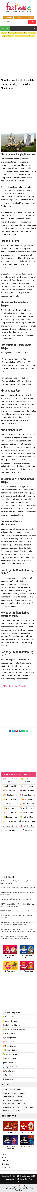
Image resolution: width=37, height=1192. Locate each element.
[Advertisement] (18, 57)
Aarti (19, 1089)
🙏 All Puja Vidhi (10, 786)
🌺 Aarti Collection (27, 790)
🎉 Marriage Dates (27, 808)
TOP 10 (25, 1106)
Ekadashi (22, 1092)
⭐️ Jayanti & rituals (10, 1021)
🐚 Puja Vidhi (10, 830)
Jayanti (20, 1096)
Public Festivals (9, 1103)
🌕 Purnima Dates (9, 821)
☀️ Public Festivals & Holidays (14, 1029)
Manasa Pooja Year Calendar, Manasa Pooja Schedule (18, 888)
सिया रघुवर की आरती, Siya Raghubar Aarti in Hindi (15, 899)
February (10, 33)
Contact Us (19, 18)
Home (4, 1154)
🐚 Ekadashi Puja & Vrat (12, 1013)
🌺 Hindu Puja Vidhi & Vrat (12, 1025)
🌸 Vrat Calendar (9, 812)
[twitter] (16, 1182)
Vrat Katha (16, 1110)
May (25, 33)
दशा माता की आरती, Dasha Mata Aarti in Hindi (14, 911)
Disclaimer (6, 1164)
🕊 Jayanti (10, 804)
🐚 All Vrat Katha (27, 786)
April (21, 33)
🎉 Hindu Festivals (10, 790)
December (32, 36)
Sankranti (7, 1106)
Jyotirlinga (7, 1099)
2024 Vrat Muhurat (10, 971)
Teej (31, 1106)
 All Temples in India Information (14, 686)
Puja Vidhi (21, 1103)
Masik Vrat (18, 1099)
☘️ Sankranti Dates (27, 817)
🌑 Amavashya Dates (27, 821)
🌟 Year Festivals (9, 808)
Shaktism (16, 1106)
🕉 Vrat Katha (27, 830)
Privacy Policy (7, 1167)
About (4, 1157)
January (4, 33)
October (18, 36)
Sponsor (30, 18)
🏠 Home (5, 28)
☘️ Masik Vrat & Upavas (11, 1017)
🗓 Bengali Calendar (10, 826)
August (4, 36)
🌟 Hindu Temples (10, 799)
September (11, 36)
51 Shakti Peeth (9, 1089)
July (34, 33)
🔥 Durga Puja (27, 799)
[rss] (21, 1182)
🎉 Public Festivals (10, 795)
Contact (5, 1161)
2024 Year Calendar (27, 971)
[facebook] (19, 1182)
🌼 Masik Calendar (27, 812)
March (16, 33)
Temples (6, 1110)
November (24, 36)
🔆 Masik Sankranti (27, 804)
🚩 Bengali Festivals (27, 795)
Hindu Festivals (9, 1096)
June (29, 33)
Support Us (8, 18)
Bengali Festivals (9, 1092)
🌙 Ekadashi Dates (10, 817)
